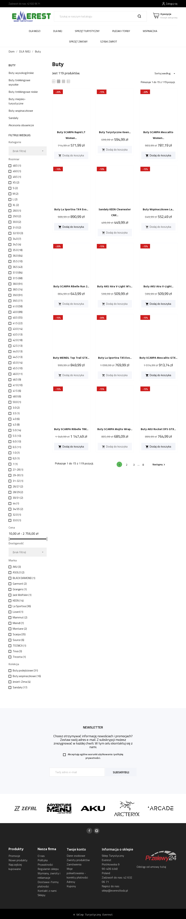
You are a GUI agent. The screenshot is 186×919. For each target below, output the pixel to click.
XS (16, 182)
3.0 (16, 408)
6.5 (17, 447)
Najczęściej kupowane (15, 866)
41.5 (18, 323)
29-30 (18, 475)
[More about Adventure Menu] (48, 808)
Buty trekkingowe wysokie (19, 82)
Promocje (14, 856)
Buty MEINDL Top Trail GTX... (71, 358)
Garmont (20, 584)
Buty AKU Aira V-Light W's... (114, 286)
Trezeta (19, 657)
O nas (41, 856)
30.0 (17, 222)
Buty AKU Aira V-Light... (158, 286)
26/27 (18, 486)
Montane (20, 629)
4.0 (16, 419)
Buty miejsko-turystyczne (17, 101)
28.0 (17, 211)
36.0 (18, 256)
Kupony (71, 886)
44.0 (18, 351)
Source (18, 640)
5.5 (17, 436)
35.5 (18, 261)
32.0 (17, 515)
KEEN (18, 600)
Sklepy (41, 895)
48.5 (17, 165)
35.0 (18, 250)
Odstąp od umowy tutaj (151, 867)
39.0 (18, 295)
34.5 (17, 244)
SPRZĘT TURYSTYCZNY (87, 31)
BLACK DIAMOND (24, 578)
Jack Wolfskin (22, 595)
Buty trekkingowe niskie (23, 92)
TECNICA (19, 645)
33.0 (17, 520)
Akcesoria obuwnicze (21, 125)
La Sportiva (22, 606)
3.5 (16, 413)
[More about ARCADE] (149, 808)
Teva (17, 651)
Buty (12, 65)
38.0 (18, 284)
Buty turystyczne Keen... (115, 132)
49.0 (17, 171)
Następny (159, 464)
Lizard (18, 612)
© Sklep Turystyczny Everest (93, 914)
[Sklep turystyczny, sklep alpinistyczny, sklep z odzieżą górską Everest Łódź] (31, 16)
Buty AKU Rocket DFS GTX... (158, 429)
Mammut (20, 617)
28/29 (18, 492)
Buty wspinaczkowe (21, 110)
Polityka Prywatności (45, 862)
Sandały (13, 118)
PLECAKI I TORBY (121, 31)
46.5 (17, 379)
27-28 (18, 469)
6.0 (17, 441)
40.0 (18, 312)
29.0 (17, 216)
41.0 (18, 306)
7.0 (16, 453)
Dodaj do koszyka (71, 155)
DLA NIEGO (35, 31)
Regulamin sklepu (48, 869)
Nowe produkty (18, 860)
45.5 (18, 368)
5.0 (17, 430)
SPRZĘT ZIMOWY (78, 41)
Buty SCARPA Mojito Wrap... (114, 429)
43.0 (18, 329)
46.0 (18, 374)
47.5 (17, 391)
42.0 (18, 340)
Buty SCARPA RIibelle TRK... (71, 429)
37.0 (18, 272)
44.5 (18, 357)
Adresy (71, 882)
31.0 (17, 227)
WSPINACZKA (150, 31)
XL (16, 205)
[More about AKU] (82, 808)
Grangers (20, 589)
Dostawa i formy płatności (48, 884)
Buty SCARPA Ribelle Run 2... (71, 286)
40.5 (18, 317)
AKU (17, 567)
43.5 (18, 334)
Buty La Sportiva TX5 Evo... (115, 358)
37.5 (18, 278)
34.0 (17, 239)
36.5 (18, 267)
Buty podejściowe (25, 670)
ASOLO (18, 572)
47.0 (18, 385)
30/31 (18, 498)
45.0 (18, 363)
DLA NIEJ (57, 31)
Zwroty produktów (78, 860)
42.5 (18, 346)
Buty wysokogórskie (21, 73)
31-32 (18, 481)
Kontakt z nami (47, 890)
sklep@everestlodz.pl (115, 890)
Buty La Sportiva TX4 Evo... (71, 209)
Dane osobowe (76, 855)
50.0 (17, 402)
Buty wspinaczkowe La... (158, 209)
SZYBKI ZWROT (108, 41)
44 (16, 503)
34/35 (18, 509)
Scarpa (19, 634)
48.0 (17, 396)
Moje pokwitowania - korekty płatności (77, 873)
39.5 (18, 301)
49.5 (17, 177)
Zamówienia (74, 864)
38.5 (18, 289)
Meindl (18, 623)
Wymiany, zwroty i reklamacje (49, 875)
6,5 (16, 458)
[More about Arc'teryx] (115, 808)
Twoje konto (76, 849)
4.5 (16, 424)
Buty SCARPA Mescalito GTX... (158, 358)
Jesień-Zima (22, 682)
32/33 (18, 233)
